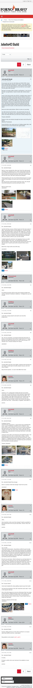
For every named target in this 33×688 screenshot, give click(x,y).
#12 (30, 542)
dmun (10, 618)
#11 (30, 514)
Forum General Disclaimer (8, 48)
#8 (30, 385)
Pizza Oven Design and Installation (16, 19)
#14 (30, 626)
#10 (30, 479)
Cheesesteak (12, 276)
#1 (30, 79)
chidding (11, 302)
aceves (10, 376)
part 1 (15, 637)
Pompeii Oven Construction (8, 21)
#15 (30, 652)
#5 (30, 310)
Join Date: (10, 74)
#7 (30, 359)
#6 (30, 332)
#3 (30, 224)
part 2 (19, 637)
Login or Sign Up (27, 1)
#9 (30, 418)
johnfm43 (11, 70)
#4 (30, 285)
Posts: (20, 74)
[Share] (30, 75)
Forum (5, 19)
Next (29, 65)
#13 (30, 581)
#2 (30, 165)
